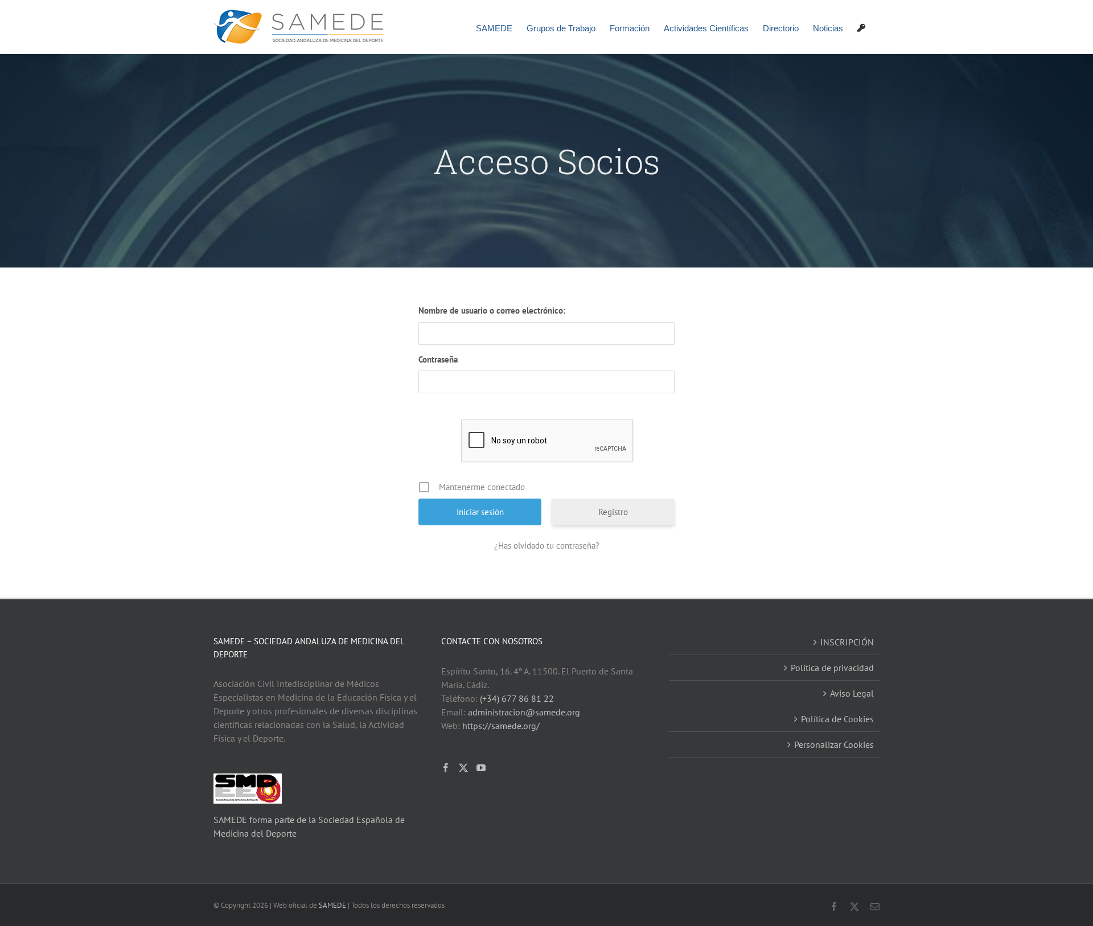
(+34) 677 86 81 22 (517, 698)
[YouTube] (481, 767)
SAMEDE (332, 905)
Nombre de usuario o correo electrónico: (491, 310)
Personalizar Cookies (834, 744)
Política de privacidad (832, 667)
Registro (613, 512)
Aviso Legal (852, 693)
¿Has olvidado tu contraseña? (546, 545)
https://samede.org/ (501, 725)
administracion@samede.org (524, 712)
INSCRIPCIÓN (847, 642)
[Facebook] (445, 767)
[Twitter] (463, 767)
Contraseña (438, 359)
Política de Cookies (837, 719)
